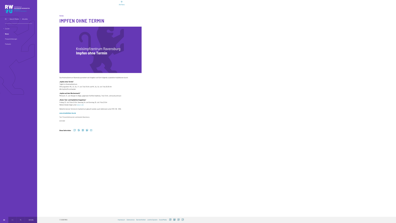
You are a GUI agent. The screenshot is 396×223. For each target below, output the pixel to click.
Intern (31, 220)
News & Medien (14, 19)
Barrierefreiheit (141, 220)
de (4, 220)
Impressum (121, 220)
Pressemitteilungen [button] (11, 39)
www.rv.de (80, 105)
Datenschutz (131, 220)
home (6, 19)
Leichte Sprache (152, 220)
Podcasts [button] (8, 44)
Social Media (163, 220)
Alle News (122, 4)
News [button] (7, 34)
